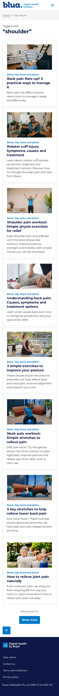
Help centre (9, 657)
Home (6, 15)
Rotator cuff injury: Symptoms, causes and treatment (26, 151)
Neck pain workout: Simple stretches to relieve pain (23, 437)
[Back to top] (6, 630)
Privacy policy (11, 677)
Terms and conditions (15, 670)
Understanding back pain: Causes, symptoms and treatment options (29, 302)
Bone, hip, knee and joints (23, 74)
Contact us (9, 663)
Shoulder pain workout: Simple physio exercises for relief (27, 226)
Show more (29, 619)
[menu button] (52, 5)
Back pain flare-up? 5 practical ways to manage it (28, 83)
